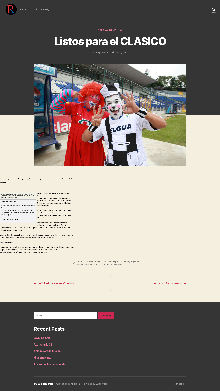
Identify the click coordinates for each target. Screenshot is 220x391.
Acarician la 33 (43, 344)
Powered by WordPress (95, 383)
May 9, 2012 (121, 52)
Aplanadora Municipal (47, 351)
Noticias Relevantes (110, 30)
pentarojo (103, 52)
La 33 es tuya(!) (43, 338)
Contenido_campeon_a (68, 383)
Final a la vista (42, 357)
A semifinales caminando (50, 364)
